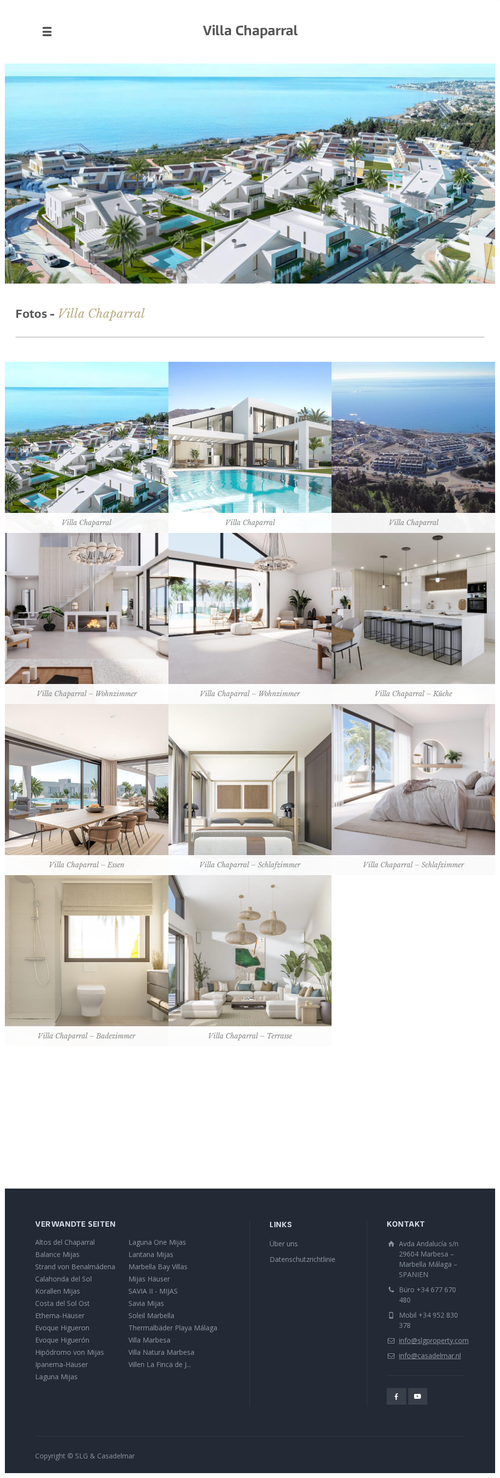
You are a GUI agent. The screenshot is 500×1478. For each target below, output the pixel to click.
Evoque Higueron (62, 1327)
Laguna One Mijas (157, 1242)
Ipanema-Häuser (61, 1364)
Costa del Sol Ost (62, 1303)
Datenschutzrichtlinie (302, 1259)
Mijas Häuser (149, 1278)
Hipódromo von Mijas (69, 1352)
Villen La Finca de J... (159, 1364)
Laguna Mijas (56, 1376)
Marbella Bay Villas (158, 1266)
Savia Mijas (146, 1303)
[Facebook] (396, 1396)
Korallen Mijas (57, 1291)
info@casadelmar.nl (430, 1355)
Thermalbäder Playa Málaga (172, 1327)
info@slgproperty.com (434, 1340)
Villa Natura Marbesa (161, 1352)
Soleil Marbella (151, 1315)
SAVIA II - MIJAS (153, 1291)
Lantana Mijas (150, 1254)
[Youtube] (418, 1396)
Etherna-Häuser (59, 1315)
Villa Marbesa (149, 1340)
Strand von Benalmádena (75, 1266)
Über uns (284, 1243)
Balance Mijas (57, 1254)
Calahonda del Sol (63, 1278)
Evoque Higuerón (62, 1340)
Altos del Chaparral (65, 1242)
